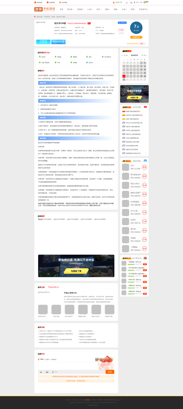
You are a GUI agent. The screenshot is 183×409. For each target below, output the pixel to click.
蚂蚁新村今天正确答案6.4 (87, 334)
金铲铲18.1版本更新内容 (133, 115)
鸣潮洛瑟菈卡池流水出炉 (133, 153)
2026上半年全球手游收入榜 (134, 123)
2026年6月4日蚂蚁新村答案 (87, 339)
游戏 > (54, 17)
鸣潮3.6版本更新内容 (132, 111)
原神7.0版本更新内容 (132, 119)
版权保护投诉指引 (109, 400)
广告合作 (74, 400)
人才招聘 (80, 400)
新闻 (107, 9)
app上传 (118, 400)
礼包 (124, 9)
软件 (98, 9)
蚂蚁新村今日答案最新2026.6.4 (48, 336)
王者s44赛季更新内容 (132, 138)
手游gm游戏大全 (70, 293)
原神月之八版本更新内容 (133, 134)
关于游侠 (68, 400)
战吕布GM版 (60, 17)
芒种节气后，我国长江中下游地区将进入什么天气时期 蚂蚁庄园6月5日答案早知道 (63, 331)
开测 (132, 9)
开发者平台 (143, 9)
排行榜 (69, 9)
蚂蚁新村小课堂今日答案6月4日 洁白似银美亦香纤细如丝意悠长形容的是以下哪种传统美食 (66, 339)
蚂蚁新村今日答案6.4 (85, 336)
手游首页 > (48, 17)
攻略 (115, 9)
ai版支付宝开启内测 (132, 149)
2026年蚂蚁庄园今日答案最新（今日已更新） (92, 342)
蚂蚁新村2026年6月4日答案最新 (49, 342)
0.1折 (89, 9)
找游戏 (79, 9)
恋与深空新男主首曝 (132, 145)
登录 (56, 372)
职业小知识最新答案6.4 (86, 331)
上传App (123, 22)
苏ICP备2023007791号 (110, 402)
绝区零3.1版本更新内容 (133, 126)
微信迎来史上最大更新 (132, 142)
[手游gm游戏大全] (50, 297)
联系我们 (93, 400)
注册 (141, 2)
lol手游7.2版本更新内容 (133, 130)
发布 (110, 372)
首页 (61, 9)
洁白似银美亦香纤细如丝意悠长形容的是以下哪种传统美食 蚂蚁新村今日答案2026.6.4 (64, 334)
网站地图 (100, 400)
